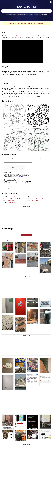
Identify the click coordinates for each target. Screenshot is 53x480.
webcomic (31, 35)
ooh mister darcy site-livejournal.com (39, 196)
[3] (30, 92)
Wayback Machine (10, 198)
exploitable (15, 35)
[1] (2, 196)
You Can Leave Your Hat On (38, 198)
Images (30, 14)
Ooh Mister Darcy (13, 196)
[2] (2, 198)
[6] (27, 198)
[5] (15, 94)
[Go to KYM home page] (2, 2)
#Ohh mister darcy (10, 200)
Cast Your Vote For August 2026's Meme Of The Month (26, 23)
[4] (7, 94)
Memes (36, 14)
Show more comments (26, 235)
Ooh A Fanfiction (35, 200)
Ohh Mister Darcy (18, 198)
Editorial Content (43, 14)
